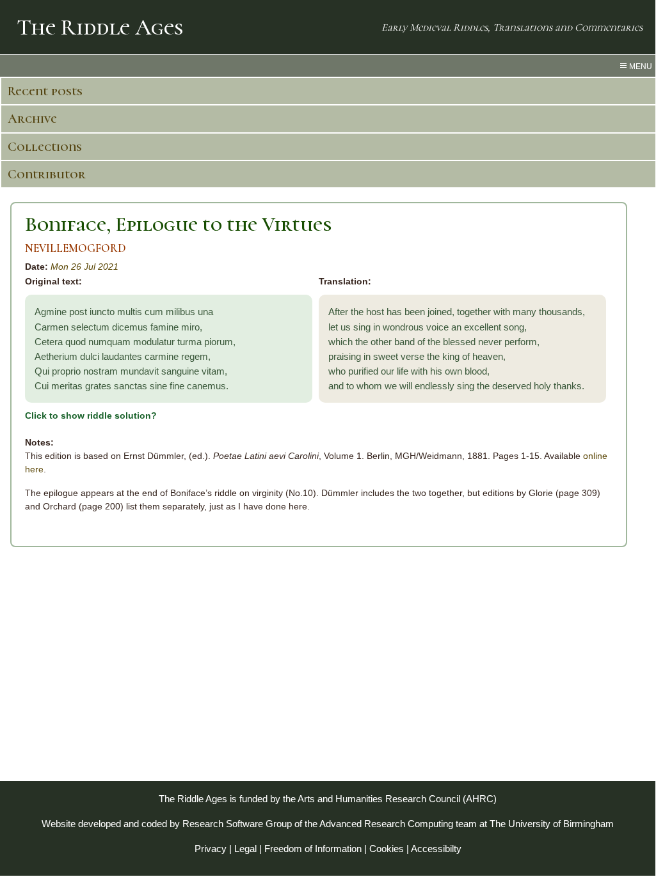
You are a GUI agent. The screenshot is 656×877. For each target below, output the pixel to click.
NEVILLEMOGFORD (75, 248)
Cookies (386, 848)
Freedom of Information (313, 848)
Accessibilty (436, 848)
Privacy (211, 848)
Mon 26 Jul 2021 (84, 266)
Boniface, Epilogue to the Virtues (178, 224)
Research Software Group (237, 823)
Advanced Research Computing (386, 823)
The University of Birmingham (552, 823)
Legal (245, 848)
